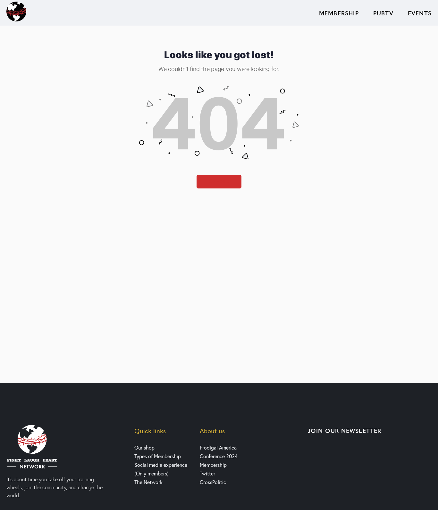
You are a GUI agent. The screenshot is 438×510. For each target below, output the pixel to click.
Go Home (219, 181)
